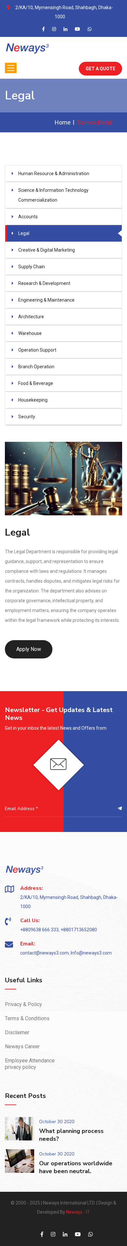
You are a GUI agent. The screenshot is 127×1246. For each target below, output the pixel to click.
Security (26, 416)
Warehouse (30, 333)
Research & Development (44, 283)
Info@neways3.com (91, 952)
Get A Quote (100, 68)
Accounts (28, 216)
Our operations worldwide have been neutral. (75, 1167)
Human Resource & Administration (53, 173)
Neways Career (22, 1046)
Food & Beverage (35, 383)
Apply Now (28, 649)
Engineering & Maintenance (46, 300)
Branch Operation (36, 366)
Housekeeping (33, 400)
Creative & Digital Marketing (46, 250)
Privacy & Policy (23, 1004)
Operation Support (37, 350)
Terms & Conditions (27, 1018)
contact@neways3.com (44, 952)
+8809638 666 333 (39, 929)
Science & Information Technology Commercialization (53, 195)
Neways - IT (78, 1212)
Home (63, 122)
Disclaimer (17, 1032)
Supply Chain (31, 266)
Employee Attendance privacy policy (30, 1063)
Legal (23, 233)
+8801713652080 (79, 929)
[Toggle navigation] (11, 68)
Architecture (31, 316)
